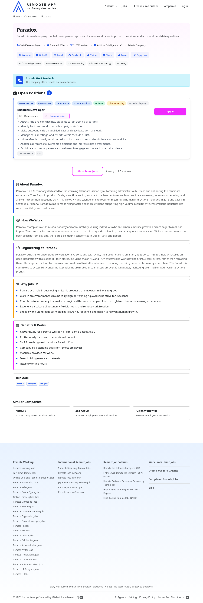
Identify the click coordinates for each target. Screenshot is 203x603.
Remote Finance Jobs (24, 506)
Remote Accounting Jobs (25, 482)
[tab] (30, 116)
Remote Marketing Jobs (25, 501)
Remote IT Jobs (21, 573)
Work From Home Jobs (162, 462)
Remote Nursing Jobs (24, 467)
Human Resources (54, 63)
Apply (170, 111)
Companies (169, 6)
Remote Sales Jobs (22, 487)
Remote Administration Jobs (27, 545)
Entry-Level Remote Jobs (163, 479)
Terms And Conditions (171, 597)
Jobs (124, 6)
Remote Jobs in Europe (70, 487)
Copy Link (142, 55)
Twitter (94, 55)
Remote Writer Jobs (23, 549)
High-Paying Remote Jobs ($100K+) (121, 497)
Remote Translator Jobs (25, 559)
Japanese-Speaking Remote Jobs (75, 482)
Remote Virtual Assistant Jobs (28, 564)
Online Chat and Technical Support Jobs (33, 477)
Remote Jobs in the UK (69, 477)
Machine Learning (76, 63)
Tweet (124, 55)
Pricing (133, 597)
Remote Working (23, 462)
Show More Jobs (88, 171)
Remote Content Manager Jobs (29, 521)
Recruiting (121, 63)
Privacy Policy (147, 597)
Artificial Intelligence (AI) (30, 63)
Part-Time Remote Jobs (24, 472)
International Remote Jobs (74, 462)
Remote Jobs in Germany (71, 492)
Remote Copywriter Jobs (25, 516)
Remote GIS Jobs (21, 530)
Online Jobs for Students (163, 470)
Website (26, 55)
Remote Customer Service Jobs (29, 511)
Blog (151, 487)
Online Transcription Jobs (26, 496)
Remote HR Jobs (21, 525)
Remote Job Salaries (115, 462)
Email (60, 55)
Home (16, 16)
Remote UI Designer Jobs (26, 569)
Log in (184, 6)
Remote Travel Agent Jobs (26, 554)
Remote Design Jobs (23, 535)
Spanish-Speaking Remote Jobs (74, 467)
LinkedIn (43, 55)
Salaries (110, 6)
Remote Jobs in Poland (70, 472)
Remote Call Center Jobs (25, 540)
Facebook (76, 55)
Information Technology (100, 63)
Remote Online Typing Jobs (27, 492)
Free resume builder (146, 6)
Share (109, 55)
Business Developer (31, 110)
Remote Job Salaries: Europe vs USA (121, 467)
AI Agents (120, 597)
